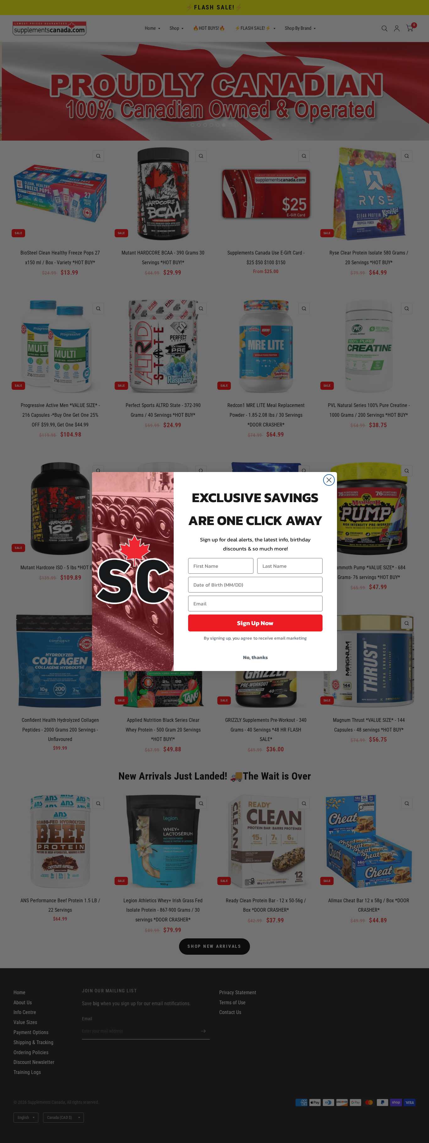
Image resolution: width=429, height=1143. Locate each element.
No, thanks (255, 657)
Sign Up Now (255, 623)
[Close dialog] (328, 480)
